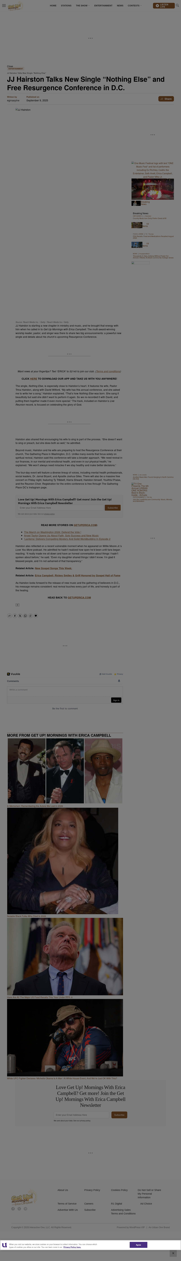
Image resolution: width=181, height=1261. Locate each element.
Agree (138, 1244)
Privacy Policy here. (72, 1247)
